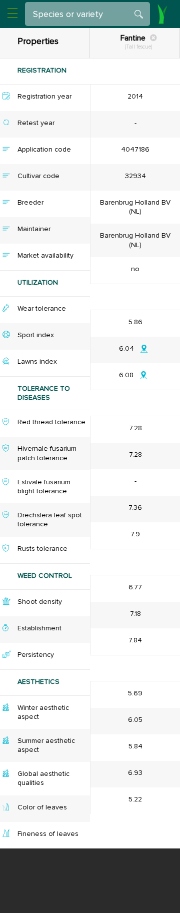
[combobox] (91, 14)
